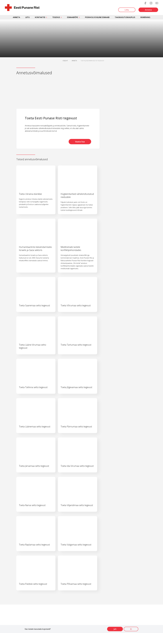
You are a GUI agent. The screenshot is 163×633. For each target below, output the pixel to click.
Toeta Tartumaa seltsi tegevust (76, 344)
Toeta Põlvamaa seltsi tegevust (76, 583)
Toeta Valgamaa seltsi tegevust (76, 544)
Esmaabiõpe (72, 17)
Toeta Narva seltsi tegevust (32, 505)
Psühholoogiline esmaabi (97, 17)
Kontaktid (40, 17)
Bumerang (145, 17)
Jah (115, 629)
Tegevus (56, 17)
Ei (131, 629)
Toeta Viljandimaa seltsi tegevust (77, 505)
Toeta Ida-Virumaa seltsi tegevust (77, 465)
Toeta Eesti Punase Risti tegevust (51, 118)
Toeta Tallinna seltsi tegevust (33, 387)
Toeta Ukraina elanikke (30, 193)
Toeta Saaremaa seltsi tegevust (34, 305)
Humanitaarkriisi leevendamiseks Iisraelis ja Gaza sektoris (35, 248)
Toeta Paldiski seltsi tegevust (33, 583)
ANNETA (74, 61)
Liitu (27, 17)
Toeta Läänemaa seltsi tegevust (34, 426)
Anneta (16, 17)
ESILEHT (65, 61)
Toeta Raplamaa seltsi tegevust (34, 544)
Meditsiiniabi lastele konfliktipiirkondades (71, 248)
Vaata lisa (80, 141)
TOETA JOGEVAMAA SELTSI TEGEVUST (92, 61)
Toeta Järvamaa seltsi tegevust (34, 465)
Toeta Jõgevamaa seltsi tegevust (76, 387)
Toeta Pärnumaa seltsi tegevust (76, 426)
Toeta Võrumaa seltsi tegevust (76, 305)
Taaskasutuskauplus (125, 17)
